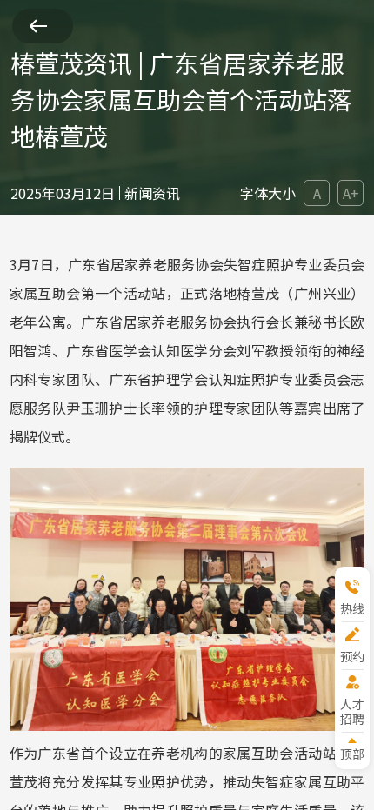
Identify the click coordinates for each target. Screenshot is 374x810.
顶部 (352, 753)
